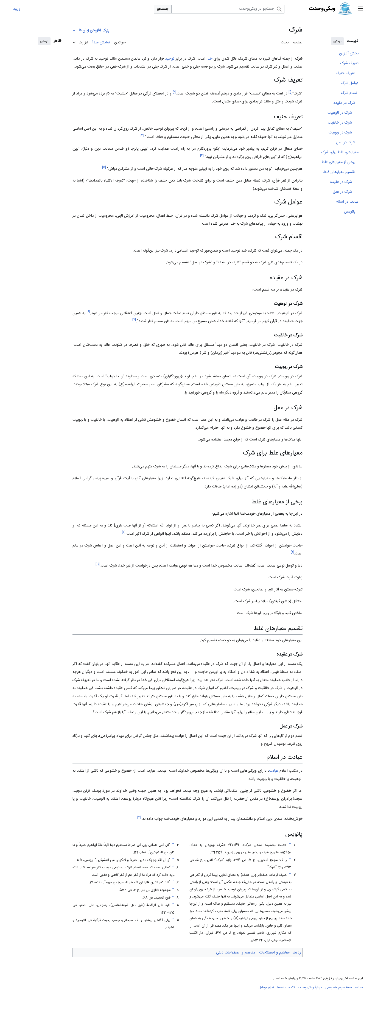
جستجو (162, 9)
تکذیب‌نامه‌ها (286, 987)
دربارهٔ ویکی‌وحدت (310, 987)
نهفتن (337, 41)
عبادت (273, 771)
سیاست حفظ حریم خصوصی (344, 987)
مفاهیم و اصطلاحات (274, 952)
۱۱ (139, 817)
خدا (209, 58)
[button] (360, 9)
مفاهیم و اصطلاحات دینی (235, 952)
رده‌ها (297, 952)
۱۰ (98, 564)
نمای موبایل (266, 987)
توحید (169, 58)
